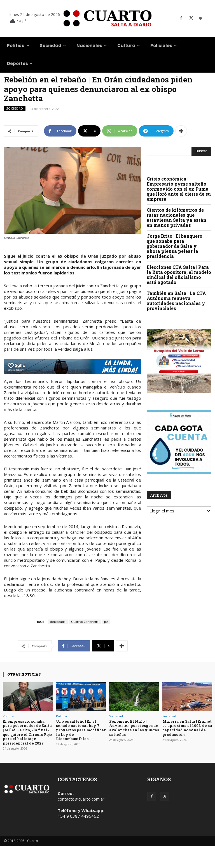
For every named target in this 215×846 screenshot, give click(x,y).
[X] (191, 18)
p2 (106, 622)
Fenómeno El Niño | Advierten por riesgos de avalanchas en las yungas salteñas (134, 728)
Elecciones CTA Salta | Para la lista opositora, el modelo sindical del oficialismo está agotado (179, 274)
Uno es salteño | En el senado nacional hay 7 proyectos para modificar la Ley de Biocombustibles (81, 730)
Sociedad (14, 108)
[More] (181, 131)
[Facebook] (181, 18)
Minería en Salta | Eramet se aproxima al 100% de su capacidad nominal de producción (187, 728)
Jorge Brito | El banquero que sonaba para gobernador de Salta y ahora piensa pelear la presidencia (174, 246)
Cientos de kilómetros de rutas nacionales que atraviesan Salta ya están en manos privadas (176, 217)
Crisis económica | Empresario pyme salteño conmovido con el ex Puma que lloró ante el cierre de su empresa (179, 189)
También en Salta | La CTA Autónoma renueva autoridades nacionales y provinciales (176, 300)
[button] (200, 18)
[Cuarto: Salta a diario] (107, 18)
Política (8, 716)
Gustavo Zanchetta (85, 622)
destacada (58, 622)
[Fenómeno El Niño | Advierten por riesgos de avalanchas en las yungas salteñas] (134, 696)
